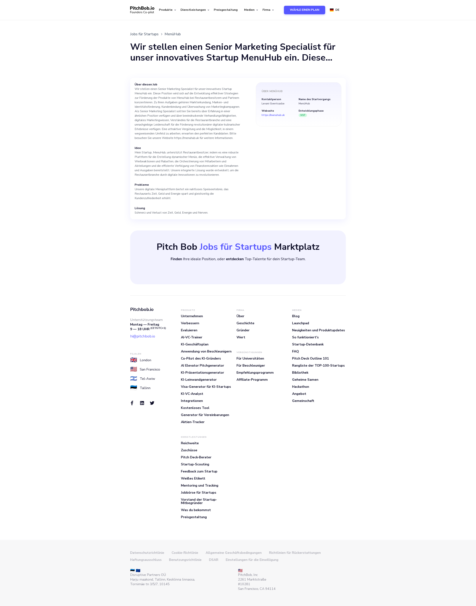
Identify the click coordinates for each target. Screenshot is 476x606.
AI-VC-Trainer (191, 337)
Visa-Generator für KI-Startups (206, 386)
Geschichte (245, 323)
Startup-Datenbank (308, 344)
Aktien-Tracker (193, 422)
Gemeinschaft (303, 400)
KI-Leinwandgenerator (199, 379)
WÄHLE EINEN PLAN (304, 10)
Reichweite (190, 443)
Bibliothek (300, 372)
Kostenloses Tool (195, 408)
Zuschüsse (189, 450)
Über (240, 316)
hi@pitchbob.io (142, 336)
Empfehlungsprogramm (255, 372)
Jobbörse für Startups (198, 492)
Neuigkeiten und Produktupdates (318, 330)
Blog (296, 316)
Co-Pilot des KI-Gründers (201, 358)
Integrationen (192, 400)
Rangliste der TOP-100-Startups (318, 365)
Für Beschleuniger (251, 365)
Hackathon (300, 386)
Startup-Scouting (195, 464)
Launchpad (300, 323)
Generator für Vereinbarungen (205, 415)
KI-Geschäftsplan (194, 344)
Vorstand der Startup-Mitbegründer (199, 501)
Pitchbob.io (142, 309)
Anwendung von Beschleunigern (206, 351)
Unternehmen (192, 316)
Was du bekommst (196, 510)
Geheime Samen (305, 379)
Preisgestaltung (226, 10)
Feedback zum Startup (199, 471)
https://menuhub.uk (273, 115)
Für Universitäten (250, 358)
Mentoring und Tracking (199, 485)
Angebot (299, 393)
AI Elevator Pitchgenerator (202, 365)
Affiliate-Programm (252, 379)
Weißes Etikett (193, 478)
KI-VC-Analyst (192, 393)
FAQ (295, 351)
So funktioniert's (305, 337)
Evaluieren (189, 330)
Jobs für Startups (144, 34)
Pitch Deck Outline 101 (310, 358)
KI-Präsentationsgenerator (202, 372)
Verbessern (190, 323)
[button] (167, 10)
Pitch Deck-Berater (196, 457)
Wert (241, 337)
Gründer (243, 330)
